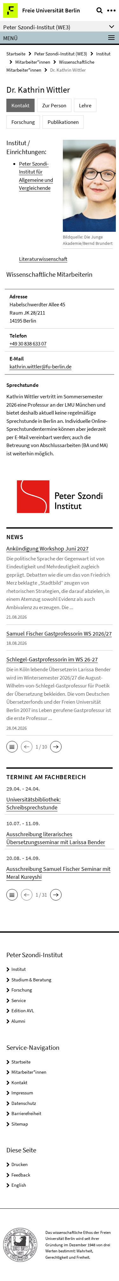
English (18, 1185)
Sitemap (19, 1124)
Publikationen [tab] (63, 121)
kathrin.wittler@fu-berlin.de (40, 366)
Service (18, 1000)
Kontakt (19, 1082)
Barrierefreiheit (26, 1113)
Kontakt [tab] (20, 105)
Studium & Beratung (31, 980)
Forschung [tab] (23, 121)
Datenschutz (23, 1103)
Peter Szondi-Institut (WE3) (60, 54)
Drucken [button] (19, 1164)
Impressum (22, 1093)
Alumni (18, 1021)
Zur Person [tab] (54, 105)
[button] (12, 746)
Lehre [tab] (85, 105)
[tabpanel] (59, 298)
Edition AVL (22, 1010)
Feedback (20, 1175)
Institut (103, 54)
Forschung (21, 990)
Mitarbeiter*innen (32, 62)
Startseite (15, 54)
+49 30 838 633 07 (28, 343)
